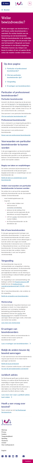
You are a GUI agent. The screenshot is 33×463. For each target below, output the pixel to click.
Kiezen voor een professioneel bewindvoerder (16, 135)
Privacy (3, 432)
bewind (12, 104)
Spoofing (4, 438)
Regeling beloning (22, 282)
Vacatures (4, 441)
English (3, 451)
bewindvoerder (24, 104)
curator (14, 217)
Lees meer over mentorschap (10, 323)
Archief (3, 443)
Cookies (4, 434)
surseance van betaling (14, 208)
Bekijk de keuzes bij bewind (10, 364)
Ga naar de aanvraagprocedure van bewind (14, 369)
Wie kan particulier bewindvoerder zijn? (13, 116)
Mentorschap (5, 316)
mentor (20, 313)
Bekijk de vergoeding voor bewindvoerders (14, 296)
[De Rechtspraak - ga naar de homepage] (6, 422)
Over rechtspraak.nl (7, 445)
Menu (7, 4)
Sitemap (4, 430)
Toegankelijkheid (6, 436)
